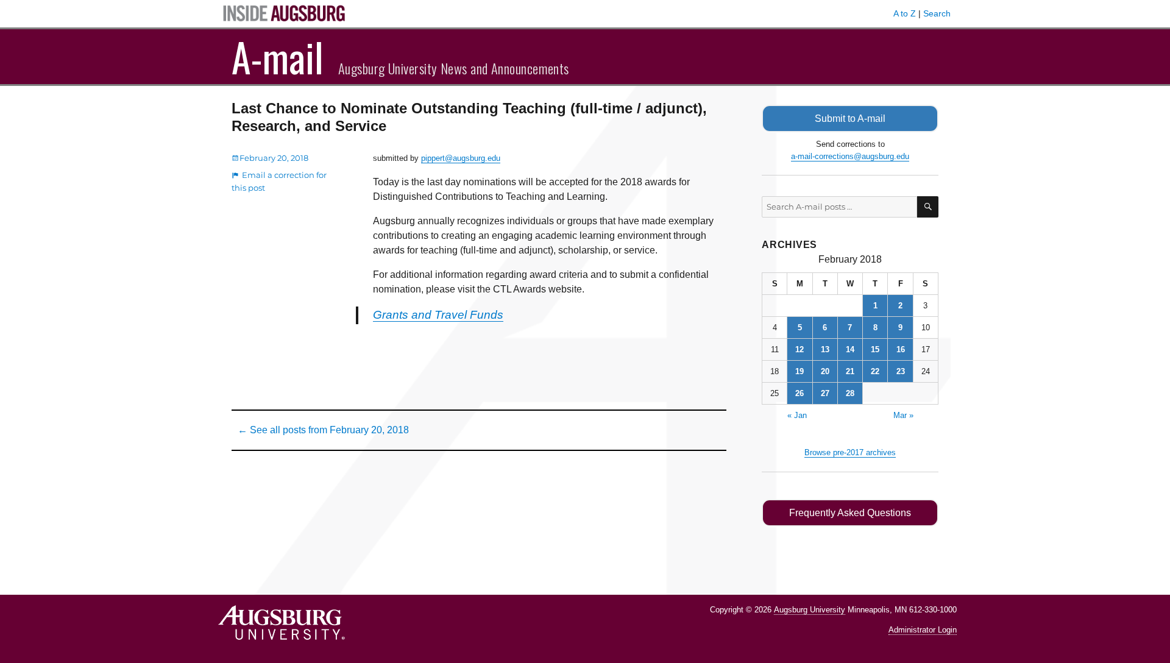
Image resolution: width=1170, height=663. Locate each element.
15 (875, 349)
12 (799, 349)
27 (825, 393)
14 (850, 349)
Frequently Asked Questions (850, 513)
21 (850, 371)
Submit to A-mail (850, 118)
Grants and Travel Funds (438, 314)
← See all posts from (323, 430)
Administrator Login (922, 629)
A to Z (904, 13)
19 (799, 371)
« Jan (797, 415)
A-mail (278, 56)
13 (825, 349)
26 (799, 393)
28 (850, 393)
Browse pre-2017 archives (850, 452)
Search (937, 13)
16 (900, 349)
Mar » (903, 415)
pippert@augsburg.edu (460, 158)
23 (900, 371)
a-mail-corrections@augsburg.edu (850, 156)
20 (825, 371)
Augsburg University (809, 609)
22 (875, 371)
